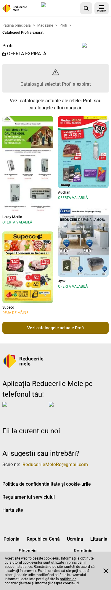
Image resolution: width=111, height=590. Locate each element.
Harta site (12, 510)
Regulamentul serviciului (28, 497)
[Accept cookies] (106, 570)
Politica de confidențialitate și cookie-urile (46, 484)
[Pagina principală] (14, 8)
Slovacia (28, 551)
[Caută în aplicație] (86, 8)
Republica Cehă (43, 539)
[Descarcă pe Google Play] (72, 409)
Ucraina (75, 539)
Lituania (98, 539)
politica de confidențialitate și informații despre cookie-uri (42, 581)
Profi (7, 45)
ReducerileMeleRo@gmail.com (55, 464)
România (83, 551)
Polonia (12, 539)
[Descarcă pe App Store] (59, 8)
